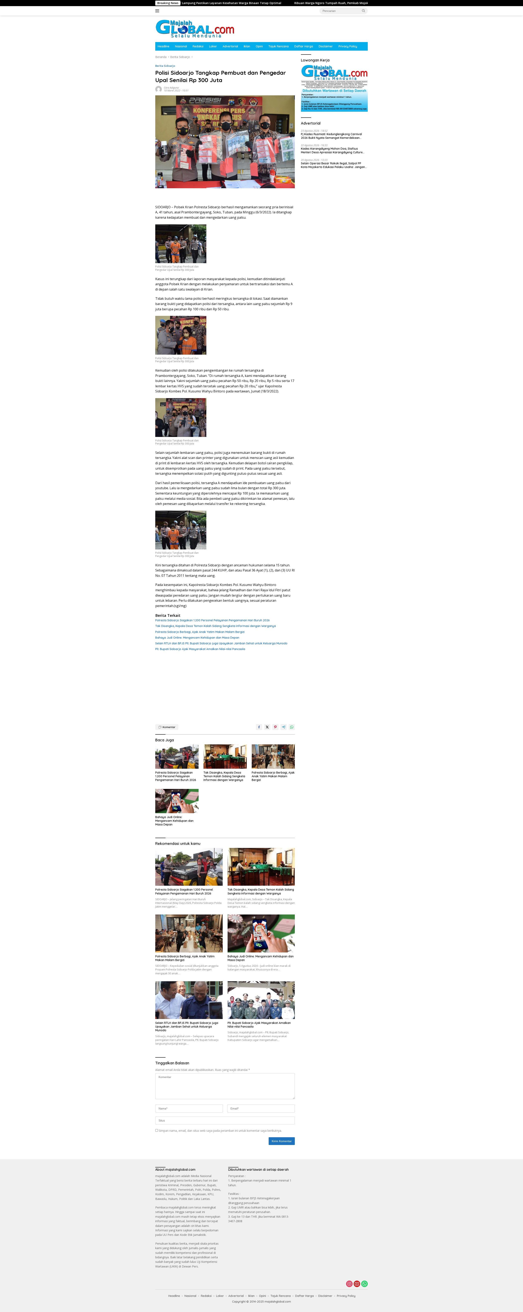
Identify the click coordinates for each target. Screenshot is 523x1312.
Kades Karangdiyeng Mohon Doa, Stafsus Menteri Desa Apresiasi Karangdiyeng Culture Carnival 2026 (332, 150)
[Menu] (158, 10)
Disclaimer (326, 46)
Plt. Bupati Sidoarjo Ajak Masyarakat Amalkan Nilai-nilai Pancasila (200, 649)
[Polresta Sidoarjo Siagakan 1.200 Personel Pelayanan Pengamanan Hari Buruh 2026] (177, 756)
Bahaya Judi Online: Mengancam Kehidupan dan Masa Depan (197, 637)
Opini (259, 46)
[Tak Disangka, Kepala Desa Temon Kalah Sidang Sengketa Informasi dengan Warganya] (225, 756)
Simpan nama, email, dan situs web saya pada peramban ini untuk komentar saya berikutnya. (220, 1131)
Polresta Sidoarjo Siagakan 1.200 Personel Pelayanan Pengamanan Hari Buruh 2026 (212, 620)
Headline (163, 46)
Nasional (181, 46)
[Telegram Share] (283, 727)
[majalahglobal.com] (195, 28)
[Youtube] (357, 1284)
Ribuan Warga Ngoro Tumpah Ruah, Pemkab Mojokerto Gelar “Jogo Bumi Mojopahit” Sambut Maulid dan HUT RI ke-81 (272, 3)
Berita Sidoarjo (165, 66)
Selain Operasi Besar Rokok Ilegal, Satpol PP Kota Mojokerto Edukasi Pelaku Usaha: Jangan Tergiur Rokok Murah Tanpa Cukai (333, 165)
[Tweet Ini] (267, 727)
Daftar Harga (303, 46)
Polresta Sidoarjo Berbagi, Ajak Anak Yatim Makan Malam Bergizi (200, 632)
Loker (213, 46)
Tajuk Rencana (278, 46)
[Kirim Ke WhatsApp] (292, 727)
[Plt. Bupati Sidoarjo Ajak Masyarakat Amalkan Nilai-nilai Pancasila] (261, 1000)
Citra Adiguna (171, 87)
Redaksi (198, 46)
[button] (364, 10)
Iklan (247, 46)
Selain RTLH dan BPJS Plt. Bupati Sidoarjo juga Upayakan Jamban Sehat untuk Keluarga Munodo (221, 643)
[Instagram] (349, 1284)
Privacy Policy (348, 46)
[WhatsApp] (364, 1284)
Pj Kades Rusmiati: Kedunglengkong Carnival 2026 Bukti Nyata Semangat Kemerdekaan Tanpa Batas (331, 136)
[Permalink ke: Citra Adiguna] (158, 89)
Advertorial (230, 46)
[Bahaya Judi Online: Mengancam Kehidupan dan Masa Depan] (177, 801)
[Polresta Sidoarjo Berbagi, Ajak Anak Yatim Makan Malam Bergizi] (273, 756)
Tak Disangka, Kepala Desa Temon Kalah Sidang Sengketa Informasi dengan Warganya (215, 626)
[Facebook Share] (259, 727)
